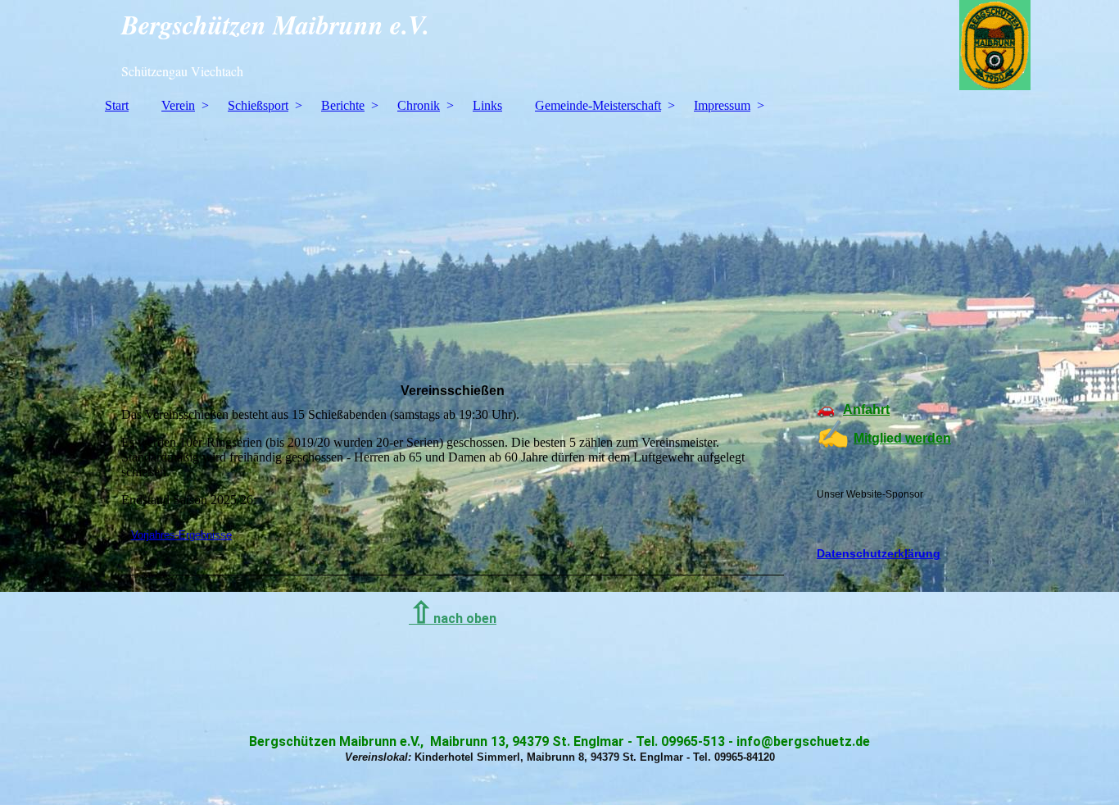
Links (487, 105)
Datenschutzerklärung (878, 553)
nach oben (452, 618)
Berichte (343, 105)
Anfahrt (866, 409)
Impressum (722, 105)
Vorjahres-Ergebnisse (181, 535)
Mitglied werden (902, 438)
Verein (178, 105)
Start (117, 105)
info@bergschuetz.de (803, 741)
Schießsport (258, 105)
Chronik (418, 105)
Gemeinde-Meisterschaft (598, 105)
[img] (559, 45)
